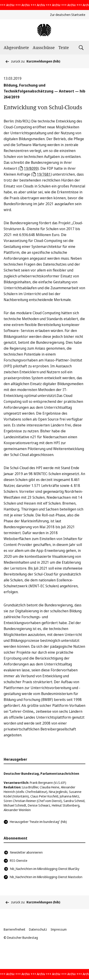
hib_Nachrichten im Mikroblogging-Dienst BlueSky (44, 869)
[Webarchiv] (44, 30)
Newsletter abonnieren (26, 852)
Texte (63, 47)
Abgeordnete (16, 47)
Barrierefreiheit (14, 929)
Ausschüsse (44, 47)
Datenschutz (38, 929)
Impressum (59, 929)
